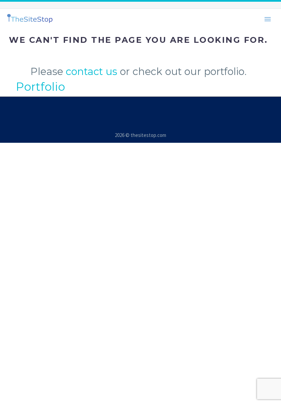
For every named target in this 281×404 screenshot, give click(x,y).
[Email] (136, 101)
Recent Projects (157, 17)
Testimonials (225, 17)
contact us (91, 71)
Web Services (87, 17)
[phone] (145, 101)
